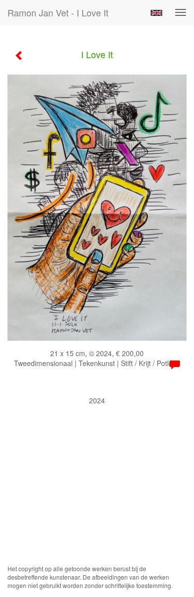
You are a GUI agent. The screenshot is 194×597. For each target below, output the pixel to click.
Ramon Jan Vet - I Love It (57, 12)
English (156, 13)
